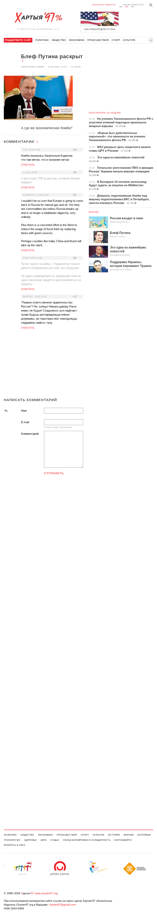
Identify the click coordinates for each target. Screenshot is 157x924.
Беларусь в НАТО (14, 845)
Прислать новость (104, 5)
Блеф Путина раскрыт (52, 56)
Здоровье (30, 840)
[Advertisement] (43, 365)
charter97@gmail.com (62, 904)
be (121, 7)
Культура (129, 40)
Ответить (28, 165)
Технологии (12, 840)
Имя (24, 410)
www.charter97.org (46, 893)
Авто (44, 840)
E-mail (25, 422)
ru (126, 7)
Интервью (144, 835)
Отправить (54, 473)
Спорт (116, 40)
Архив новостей (133, 5)
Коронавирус (123, 840)
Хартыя (38, 17)
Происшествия (98, 40)
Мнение (94, 212)
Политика (42, 40)
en (132, 7)
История (114, 835)
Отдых (55, 840)
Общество (59, 40)
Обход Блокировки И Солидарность (87, 840)
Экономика (76, 40)
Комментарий (30, 433)
